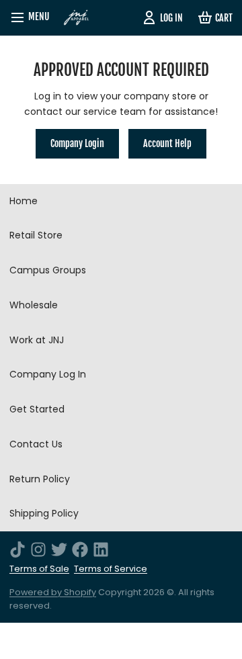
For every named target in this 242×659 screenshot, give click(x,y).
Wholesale (33, 305)
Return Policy (39, 479)
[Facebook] (80, 549)
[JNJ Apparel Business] (76, 17)
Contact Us (36, 444)
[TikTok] (17, 549)
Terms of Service (110, 568)
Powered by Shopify (52, 592)
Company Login (77, 143)
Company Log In (47, 374)
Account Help (167, 143)
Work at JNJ (36, 340)
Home (23, 201)
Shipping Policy (44, 513)
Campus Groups (47, 270)
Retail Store (36, 235)
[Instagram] (38, 549)
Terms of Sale (39, 568)
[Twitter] (59, 549)
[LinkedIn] (101, 549)
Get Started (37, 409)
